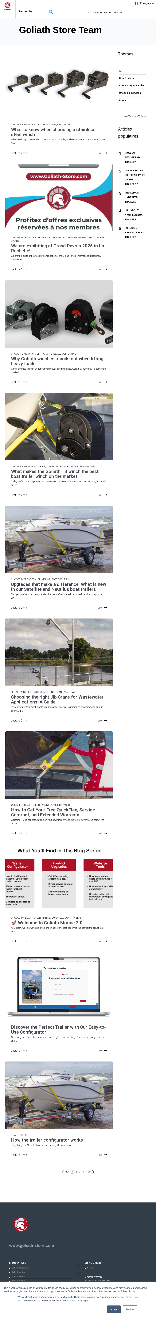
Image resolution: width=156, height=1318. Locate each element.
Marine (99, 12)
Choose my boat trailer (26, 237)
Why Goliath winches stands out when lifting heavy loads (57, 361)
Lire (99, 153)
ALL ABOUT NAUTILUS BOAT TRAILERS (134, 215)
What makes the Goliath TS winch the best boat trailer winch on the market (55, 474)
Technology (59, 237)
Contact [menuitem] (90, 1268)
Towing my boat (78, 237)
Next (88, 1171)
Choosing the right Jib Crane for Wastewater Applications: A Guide (57, 699)
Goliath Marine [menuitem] (18, 1272)
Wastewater (72, 692)
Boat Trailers (97, 237)
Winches (51, 124)
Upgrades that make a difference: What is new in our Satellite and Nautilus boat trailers (58, 587)
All (59, 354)
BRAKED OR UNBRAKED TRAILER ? (132, 197)
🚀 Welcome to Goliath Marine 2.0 (47, 922)
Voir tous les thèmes (135, 116)
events (15, 241)
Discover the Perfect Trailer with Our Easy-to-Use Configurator (58, 1029)
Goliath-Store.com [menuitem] (20, 1268)
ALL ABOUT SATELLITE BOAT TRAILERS (134, 232)
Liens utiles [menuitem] (17, 1262)
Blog (91, 12)
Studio (118, 12)
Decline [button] (130, 1309)
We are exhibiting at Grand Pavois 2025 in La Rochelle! (57, 248)
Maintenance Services (56, 805)
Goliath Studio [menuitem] (18, 1280)
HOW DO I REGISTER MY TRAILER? (132, 157)
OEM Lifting (64, 124)
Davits (35, 692)
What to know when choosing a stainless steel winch (53, 132)
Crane (59, 692)
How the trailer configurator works (47, 1140)
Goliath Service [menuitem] (18, 1276)
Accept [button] (113, 1309)
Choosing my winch (23, 124)
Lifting (108, 12)
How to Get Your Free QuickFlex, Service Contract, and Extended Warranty (53, 812)
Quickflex (17, 805)
